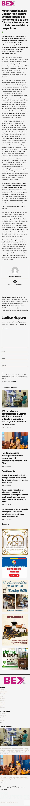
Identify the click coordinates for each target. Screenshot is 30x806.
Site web (4, 365)
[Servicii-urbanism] (14, 577)
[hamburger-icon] (26, 3)
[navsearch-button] (22, 3)
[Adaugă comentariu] (15, 281)
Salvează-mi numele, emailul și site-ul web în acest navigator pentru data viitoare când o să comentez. (15, 376)
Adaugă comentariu (15, 285)
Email (4, 358)
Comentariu (5, 328)
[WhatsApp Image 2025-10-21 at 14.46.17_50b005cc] (15, 554)
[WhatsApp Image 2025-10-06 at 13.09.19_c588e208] (15, 645)
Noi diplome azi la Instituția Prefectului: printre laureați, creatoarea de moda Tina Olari (14, 458)
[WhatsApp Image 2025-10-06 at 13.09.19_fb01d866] (15, 611)
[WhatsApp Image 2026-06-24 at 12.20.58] (15, 669)
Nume (4, 351)
